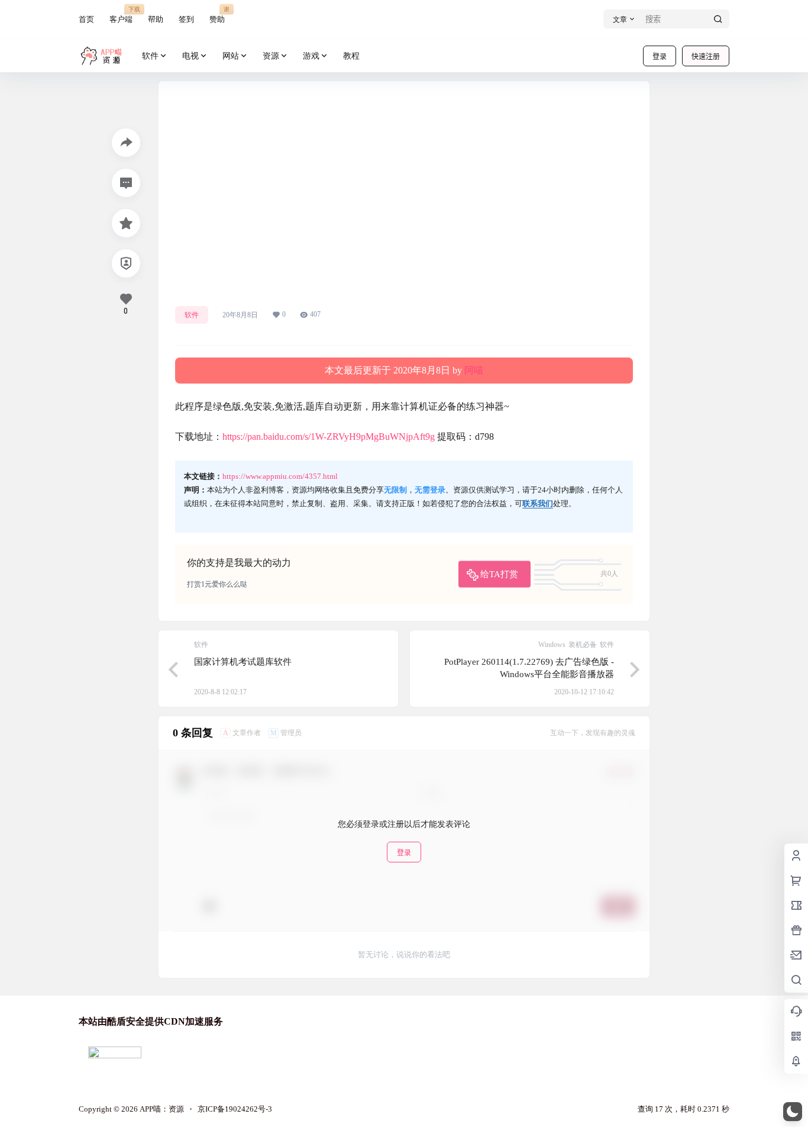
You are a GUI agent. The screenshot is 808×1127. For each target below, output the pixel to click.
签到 (186, 19)
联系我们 (537, 503)
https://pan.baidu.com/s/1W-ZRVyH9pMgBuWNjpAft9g (328, 437)
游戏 (311, 55)
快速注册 (705, 56)
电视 (190, 55)
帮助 (155, 19)
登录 (659, 56)
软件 (150, 55)
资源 (271, 55)
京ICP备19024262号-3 (235, 1109)
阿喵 (473, 370)
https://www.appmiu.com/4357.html (280, 476)
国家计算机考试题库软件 (243, 661)
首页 (86, 19)
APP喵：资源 (161, 1109)
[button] (792, 1111)
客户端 (120, 14)
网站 (230, 55)
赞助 (217, 14)
